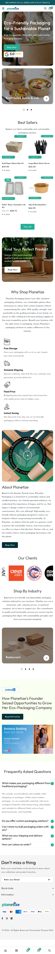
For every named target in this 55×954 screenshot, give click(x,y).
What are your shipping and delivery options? (22, 837)
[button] (12, 47)
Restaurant (13, 657)
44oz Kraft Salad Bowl (37, 205)
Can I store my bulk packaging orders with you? (25, 828)
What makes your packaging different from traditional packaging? (26, 784)
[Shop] (16, 950)
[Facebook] (2, 918)
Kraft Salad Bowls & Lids (22, 98)
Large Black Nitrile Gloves (39, 163)
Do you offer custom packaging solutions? (25, 820)
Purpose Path (47, 930)
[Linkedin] (11, 918)
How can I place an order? (16, 844)
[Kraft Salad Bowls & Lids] (46, 99)
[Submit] (49, 880)
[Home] (5, 950)
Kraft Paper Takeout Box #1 (13, 163)
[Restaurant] (46, 658)
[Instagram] (7, 918)
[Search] (45, 8)
